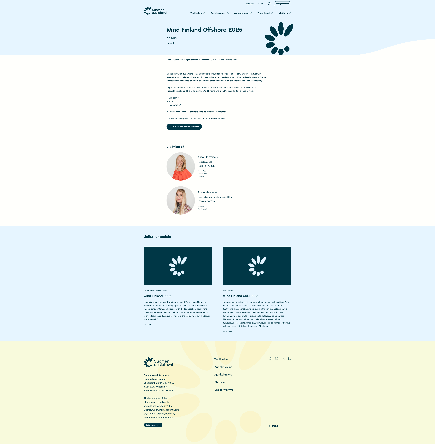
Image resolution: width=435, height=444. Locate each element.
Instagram (174, 105)
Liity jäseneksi (282, 4)
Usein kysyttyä (223, 389)
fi (258, 4)
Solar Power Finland (215, 118)
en (262, 4)
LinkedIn (173, 98)
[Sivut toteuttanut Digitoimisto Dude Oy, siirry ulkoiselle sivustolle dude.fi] (273, 426)
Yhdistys (220, 382)
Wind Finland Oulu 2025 (240, 296)
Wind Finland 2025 (157, 296)
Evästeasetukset (153, 425)
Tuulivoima (221, 359)
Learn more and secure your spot (184, 127)
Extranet (250, 4)
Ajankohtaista (223, 374)
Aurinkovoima (223, 366)
